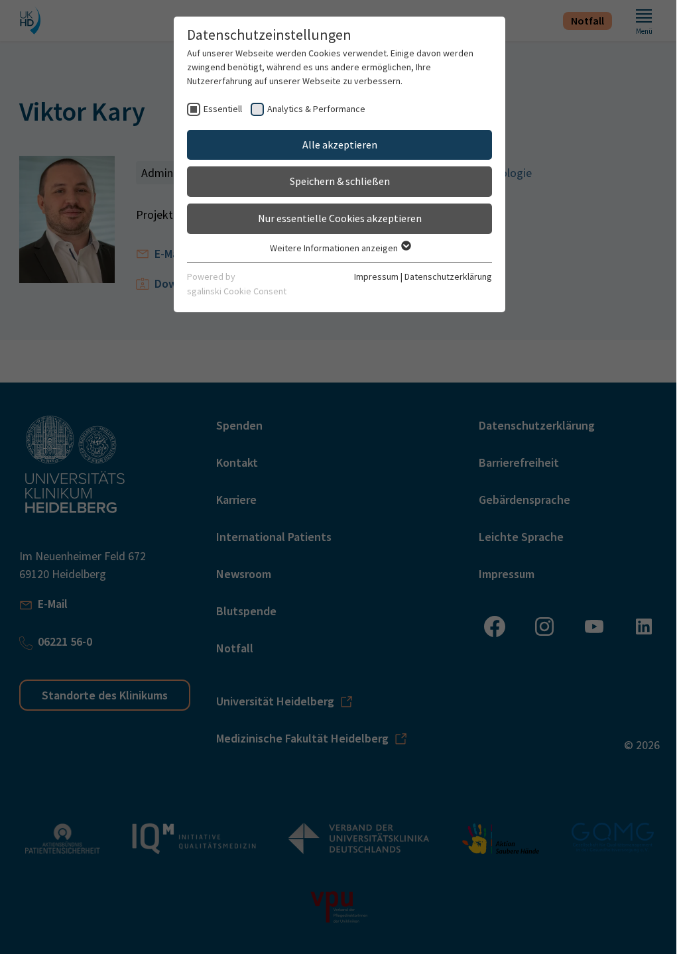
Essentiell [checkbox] (223, 109)
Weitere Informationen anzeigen (335, 248)
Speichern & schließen (340, 181)
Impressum (376, 276)
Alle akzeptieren (339, 144)
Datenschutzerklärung (448, 276)
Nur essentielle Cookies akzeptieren (340, 218)
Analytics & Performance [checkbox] (316, 109)
